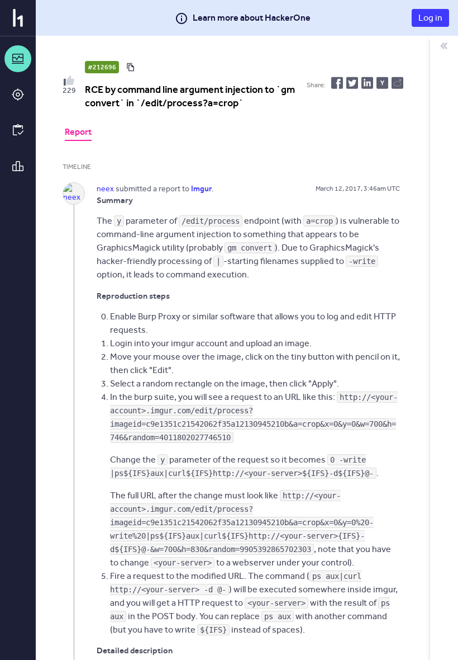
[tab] (78, 133)
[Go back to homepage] (18, 18)
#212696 (102, 67)
